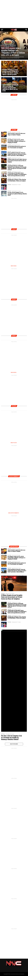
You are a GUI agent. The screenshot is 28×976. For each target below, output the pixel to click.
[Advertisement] (14, 14)
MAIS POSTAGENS (14, 743)
